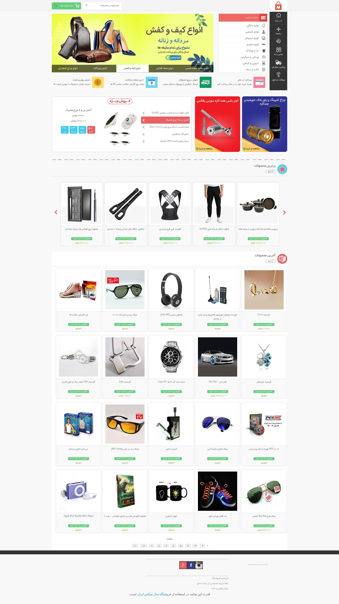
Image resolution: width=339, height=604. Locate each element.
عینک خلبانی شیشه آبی (218, 449)
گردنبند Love (264, 315)
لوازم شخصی (252, 32)
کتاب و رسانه (252, 70)
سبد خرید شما (66, 6)
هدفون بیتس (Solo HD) (171, 315)
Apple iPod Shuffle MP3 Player (79, 516)
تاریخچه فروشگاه (220, 578)
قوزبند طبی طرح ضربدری (170, 229)
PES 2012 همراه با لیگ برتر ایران (264, 449)
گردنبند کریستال (264, 382)
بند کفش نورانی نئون (218, 516)
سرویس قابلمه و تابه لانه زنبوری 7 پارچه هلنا (258, 229)
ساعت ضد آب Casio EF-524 (171, 382)
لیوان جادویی (171, 516)
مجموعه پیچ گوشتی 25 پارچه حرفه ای (81, 229)
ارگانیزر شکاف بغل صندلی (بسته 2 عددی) (125, 229)
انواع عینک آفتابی (164, 68)
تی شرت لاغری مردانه (78, 449)
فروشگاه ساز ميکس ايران (154, 594)
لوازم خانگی (253, 26)
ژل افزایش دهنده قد (78, 315)
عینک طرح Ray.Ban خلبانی (264, 516)
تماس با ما (278, 54)
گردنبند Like (125, 382)
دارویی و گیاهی (251, 63)
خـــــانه (278, 21)
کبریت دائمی (171, 449)
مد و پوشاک (252, 51)
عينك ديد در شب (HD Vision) (125, 449)
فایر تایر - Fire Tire (217, 382)
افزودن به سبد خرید (258, 239)
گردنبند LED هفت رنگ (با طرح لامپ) (78, 382)
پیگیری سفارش (278, 67)
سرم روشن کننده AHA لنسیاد (174, 141)
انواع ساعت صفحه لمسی (197, 68)
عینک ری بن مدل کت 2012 (125, 315)
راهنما (278, 34)
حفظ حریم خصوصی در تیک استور (212, 583)
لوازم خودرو (253, 44)
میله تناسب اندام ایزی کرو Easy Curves (169, 127)
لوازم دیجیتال (252, 38)
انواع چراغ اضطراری (68, 68)
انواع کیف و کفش (132, 68)
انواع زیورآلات (100, 68)
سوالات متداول (278, 80)
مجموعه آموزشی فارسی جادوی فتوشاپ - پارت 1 (125, 516)
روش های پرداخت (219, 588)
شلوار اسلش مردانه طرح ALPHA (214, 229)
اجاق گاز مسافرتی (180, 134)
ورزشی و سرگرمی (250, 57)
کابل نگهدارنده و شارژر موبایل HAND (170, 113)
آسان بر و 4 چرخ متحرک (177, 120)
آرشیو (270, 171)
